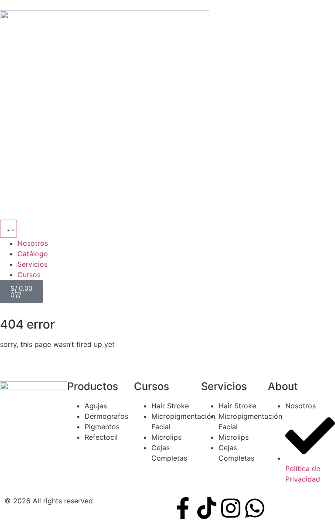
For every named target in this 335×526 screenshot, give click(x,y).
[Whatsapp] (255, 508)
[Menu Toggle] (8, 229)
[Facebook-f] (183, 508)
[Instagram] (231, 508)
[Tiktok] (207, 508)
